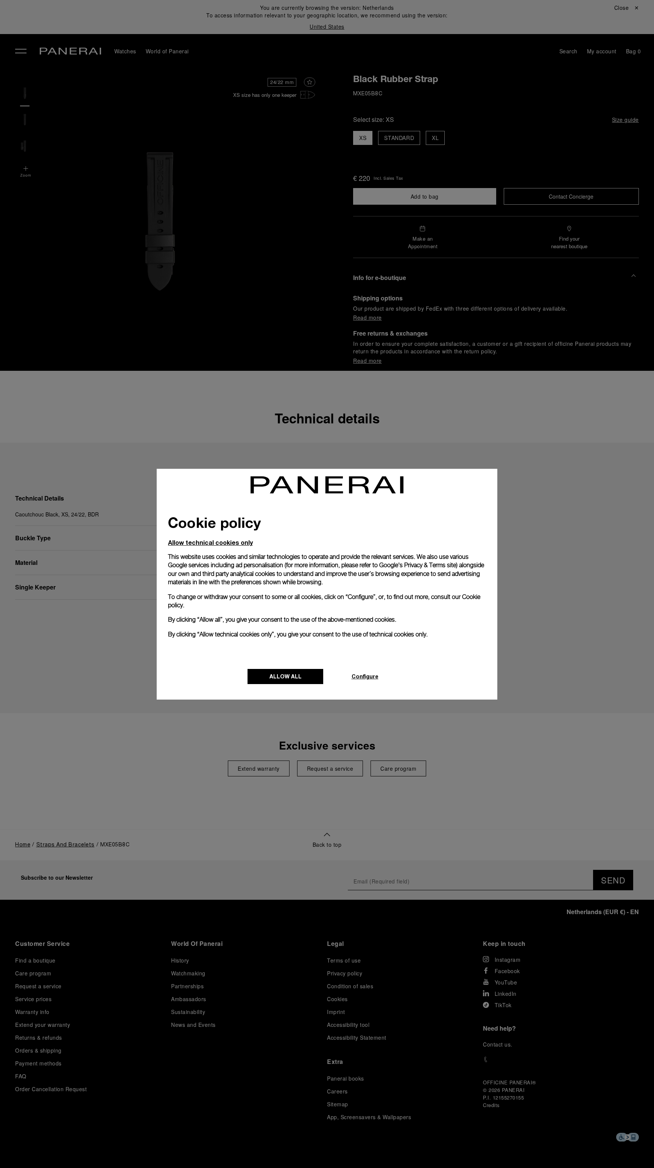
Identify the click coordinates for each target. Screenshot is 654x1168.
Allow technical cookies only (210, 542)
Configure (365, 676)
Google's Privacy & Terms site (417, 565)
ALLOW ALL (285, 676)
